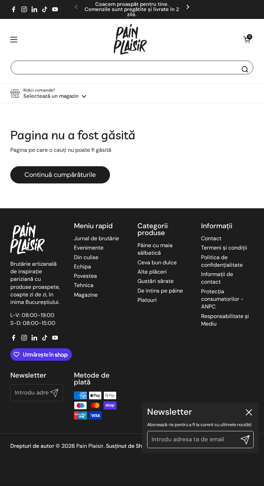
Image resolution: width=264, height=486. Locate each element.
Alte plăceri (152, 271)
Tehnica (84, 285)
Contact (211, 238)
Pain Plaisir (89, 446)
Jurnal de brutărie (96, 238)
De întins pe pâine (160, 290)
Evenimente (88, 247)
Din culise (86, 257)
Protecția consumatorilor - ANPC (222, 299)
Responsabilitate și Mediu (225, 320)
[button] (247, 39)
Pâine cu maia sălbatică (155, 249)
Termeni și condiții (224, 247)
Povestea (85, 275)
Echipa (82, 266)
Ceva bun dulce (157, 262)
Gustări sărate (156, 281)
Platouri (147, 300)
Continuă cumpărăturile (60, 174)
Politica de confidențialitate (222, 261)
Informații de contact (217, 278)
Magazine (86, 294)
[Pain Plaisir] (130, 39)
